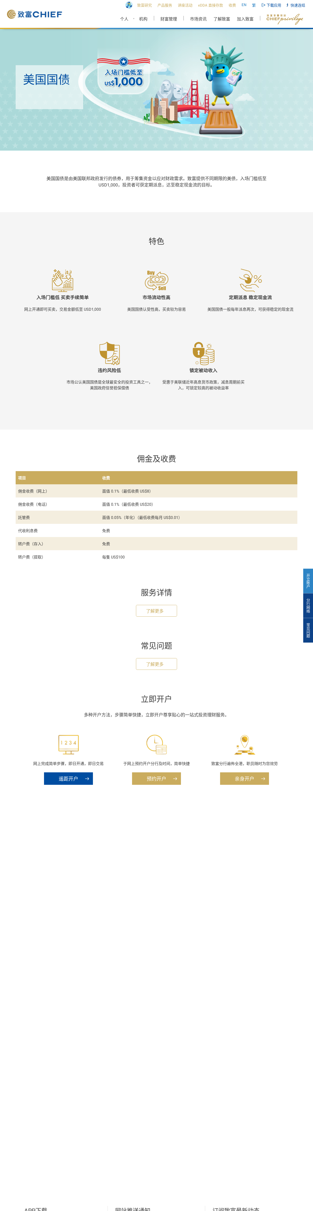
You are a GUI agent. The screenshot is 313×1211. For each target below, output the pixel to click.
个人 (124, 19)
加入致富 (245, 19)
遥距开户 (68, 779)
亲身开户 (244, 779)
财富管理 (168, 19)
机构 (143, 19)
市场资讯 (198, 19)
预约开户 (156, 779)
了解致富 (221, 19)
